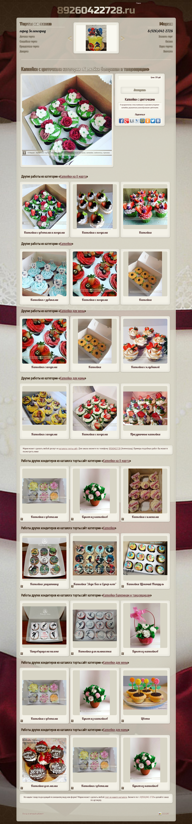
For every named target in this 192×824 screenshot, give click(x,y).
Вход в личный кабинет (33, 813)
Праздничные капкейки (145, 434)
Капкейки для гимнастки (94, 651)
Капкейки (145, 232)
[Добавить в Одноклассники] (147, 120)
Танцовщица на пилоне (44, 651)
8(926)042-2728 (147, 796)
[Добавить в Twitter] (152, 120)
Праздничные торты (29, 46)
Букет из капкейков (95, 517)
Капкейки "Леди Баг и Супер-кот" (94, 584)
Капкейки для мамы (72, 378)
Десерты (24, 51)
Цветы (145, 718)
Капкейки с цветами (44, 517)
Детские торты (27, 36)
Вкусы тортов (166, 46)
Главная (169, 41)
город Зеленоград (33, 31)
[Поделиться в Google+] (126, 120)
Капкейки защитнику (44, 584)
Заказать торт (166, 36)
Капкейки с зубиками (44, 300)
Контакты (168, 51)
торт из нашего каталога (116, 796)
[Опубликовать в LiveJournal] (137, 120)
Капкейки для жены (72, 310)
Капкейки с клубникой (145, 367)
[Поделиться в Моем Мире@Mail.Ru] (142, 120)
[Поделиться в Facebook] (121, 120)
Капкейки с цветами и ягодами (44, 232)
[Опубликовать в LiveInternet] (131, 120)
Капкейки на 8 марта (73, 176)
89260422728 (114, 448)
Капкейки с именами (145, 517)
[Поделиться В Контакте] (158, 120)
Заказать (140, 90)
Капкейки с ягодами (95, 232)
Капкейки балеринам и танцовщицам (126, 595)
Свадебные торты (28, 41)
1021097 (165, 813)
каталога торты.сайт (68, 448)
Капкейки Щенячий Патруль (145, 584)
